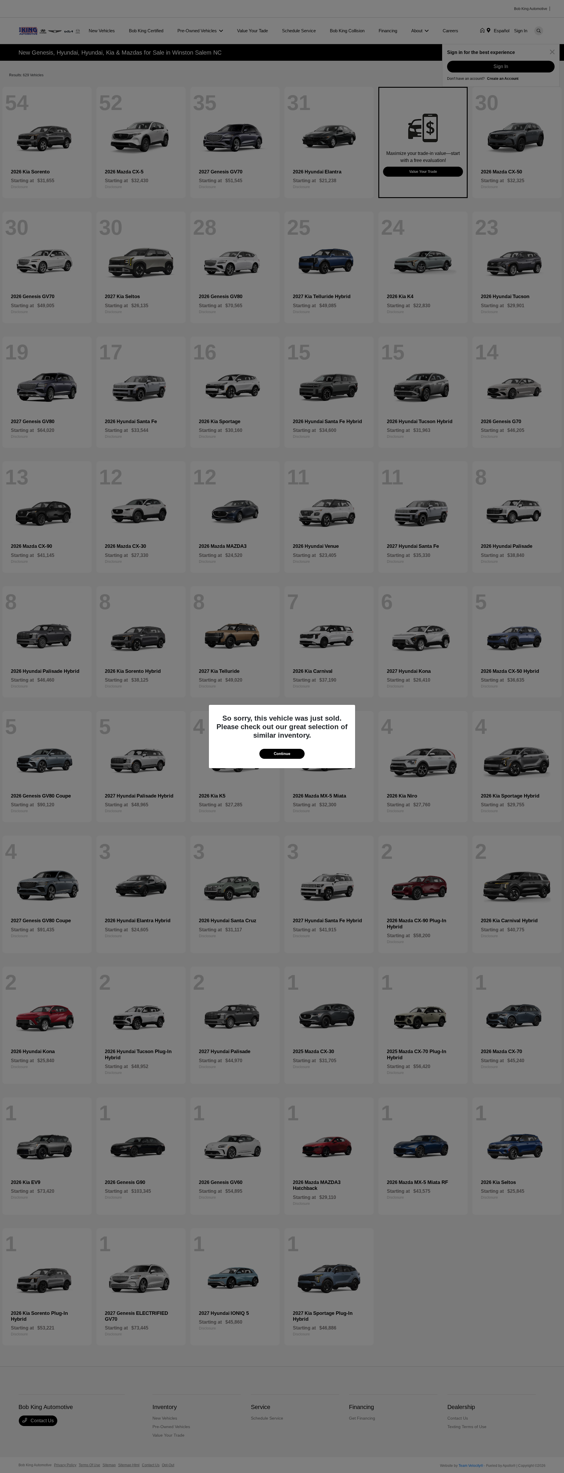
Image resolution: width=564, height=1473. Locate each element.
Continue (282, 753)
